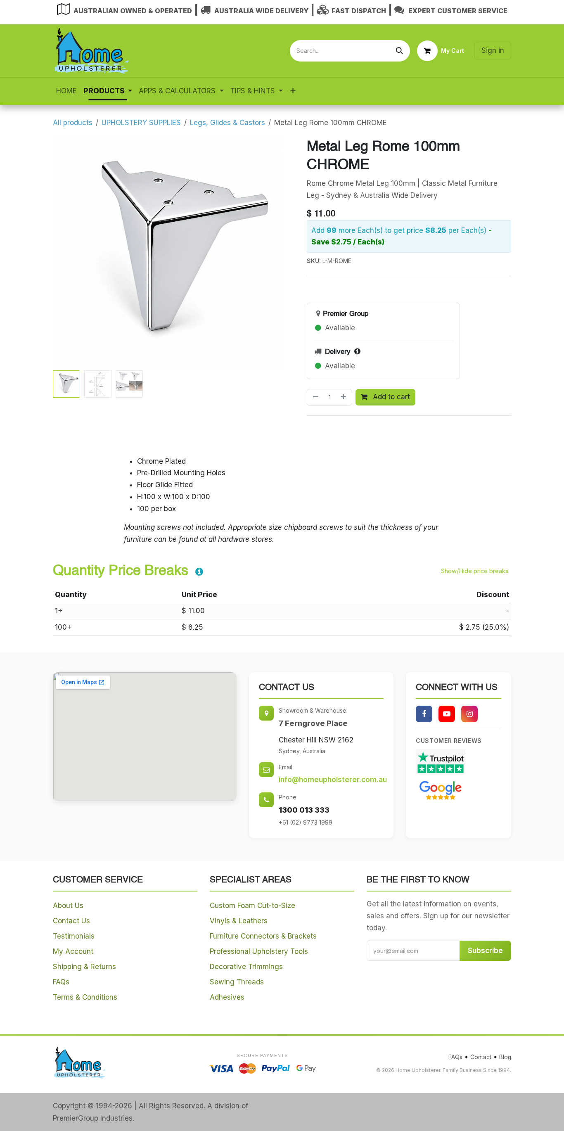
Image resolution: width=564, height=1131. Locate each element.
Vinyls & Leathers (239, 921)
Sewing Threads (237, 982)
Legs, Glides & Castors (227, 123)
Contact (480, 1057)
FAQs (61, 982)
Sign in (492, 50)
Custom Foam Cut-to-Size (252, 905)
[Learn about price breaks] (199, 572)
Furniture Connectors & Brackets (263, 936)
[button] (64, 252)
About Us (68, 905)
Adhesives (227, 997)
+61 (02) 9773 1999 (305, 822)
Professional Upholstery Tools (259, 951)
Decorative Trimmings (246, 967)
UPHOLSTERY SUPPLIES (141, 123)
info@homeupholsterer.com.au (333, 779)
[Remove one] (314, 397)
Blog (505, 1057)
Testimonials (74, 936)
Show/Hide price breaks (475, 571)
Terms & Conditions (85, 997)
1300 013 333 (304, 810)
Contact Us (71, 921)
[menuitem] (66, 91)
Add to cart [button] (390, 397)
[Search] (399, 51)
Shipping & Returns (84, 967)
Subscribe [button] (485, 950)
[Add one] (344, 397)
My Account (73, 951)
